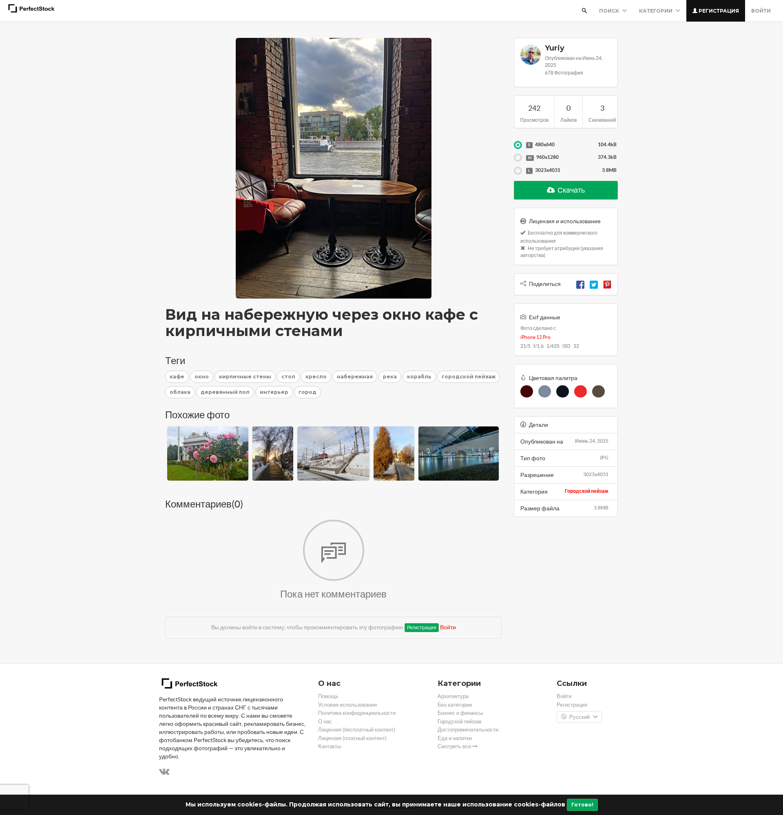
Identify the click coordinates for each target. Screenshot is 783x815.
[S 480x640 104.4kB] (518, 145)
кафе (177, 376)
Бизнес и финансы (460, 713)
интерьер (274, 392)
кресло (316, 376)
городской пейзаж (468, 376)
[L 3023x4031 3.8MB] (518, 171)
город (307, 392)
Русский (579, 717)
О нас (325, 721)
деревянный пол (225, 392)
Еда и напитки (455, 738)
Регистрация (718, 11)
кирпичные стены (245, 376)
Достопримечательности (468, 730)
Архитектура (453, 696)
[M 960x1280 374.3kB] (518, 158)
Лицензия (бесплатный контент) (356, 730)
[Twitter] (594, 284)
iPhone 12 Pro (535, 337)
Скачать (570, 190)
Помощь (328, 696)
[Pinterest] (607, 284)
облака (180, 392)
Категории (656, 11)
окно (202, 376)
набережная (355, 376)
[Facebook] (580, 284)
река (390, 376)
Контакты (329, 746)
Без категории (455, 705)
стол (288, 376)
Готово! (582, 805)
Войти (761, 11)
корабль (419, 376)
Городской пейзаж (586, 491)
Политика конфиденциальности (357, 713)
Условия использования (347, 705)
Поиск (609, 11)
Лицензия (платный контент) (352, 738)
